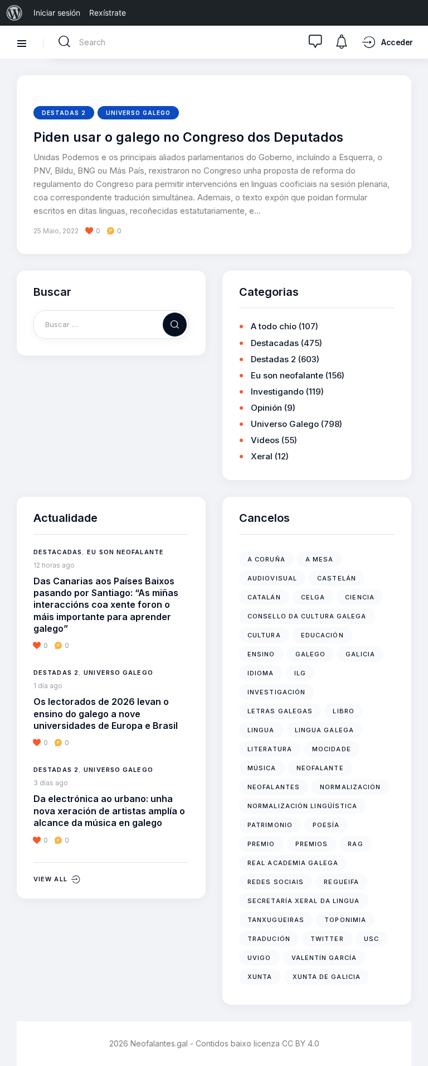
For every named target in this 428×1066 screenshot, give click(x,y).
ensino (261, 654)
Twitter (327, 939)
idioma (260, 673)
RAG (355, 844)
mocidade (331, 749)
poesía (326, 825)
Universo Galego (138, 112)
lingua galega (324, 730)
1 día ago (47, 685)
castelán (336, 578)
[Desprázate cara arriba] (411, 1036)
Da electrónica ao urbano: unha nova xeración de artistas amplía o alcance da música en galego (109, 810)
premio (261, 844)
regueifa (341, 882)
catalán (264, 597)
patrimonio (270, 825)
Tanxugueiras (275, 920)
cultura (264, 635)
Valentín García (324, 958)
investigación (276, 692)
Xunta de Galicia (327, 977)
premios (311, 844)
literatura (269, 749)
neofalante (320, 768)
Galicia (360, 654)
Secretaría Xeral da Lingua (303, 901)
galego (310, 654)
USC (371, 939)
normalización (350, 787)
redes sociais (275, 882)
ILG (300, 673)
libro (343, 711)
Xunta (260, 977)
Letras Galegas (280, 711)
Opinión (266, 407)
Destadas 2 (64, 112)
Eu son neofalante (287, 375)
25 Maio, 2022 (56, 231)
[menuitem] (14, 13)
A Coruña (266, 559)
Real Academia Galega (292, 863)
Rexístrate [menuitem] (107, 12)
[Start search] (65, 42)
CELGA (313, 597)
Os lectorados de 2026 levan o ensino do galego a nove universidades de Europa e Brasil (105, 713)
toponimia (345, 920)
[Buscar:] (111, 324)
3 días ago (50, 783)
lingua (261, 730)
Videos (265, 440)
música (261, 768)
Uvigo (259, 958)
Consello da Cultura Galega (307, 616)
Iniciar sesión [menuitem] (56, 12)
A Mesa (319, 559)
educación (322, 635)
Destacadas (275, 343)
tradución (268, 939)
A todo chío (273, 326)
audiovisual (272, 578)
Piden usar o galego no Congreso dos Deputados (188, 137)
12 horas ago (54, 565)
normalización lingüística (302, 806)
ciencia (359, 597)
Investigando (277, 391)
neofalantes (273, 787)
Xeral (262, 456)
